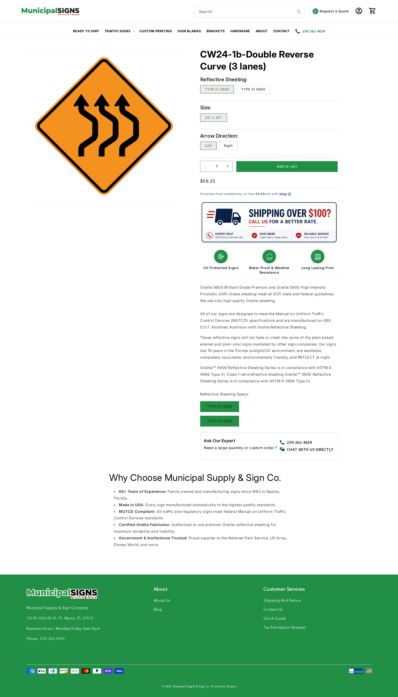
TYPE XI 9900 (253, 89)
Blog (158, 610)
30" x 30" (213, 117)
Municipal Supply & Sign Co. (191, 686)
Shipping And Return (282, 601)
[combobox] (249, 11)
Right (228, 146)
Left (208, 146)
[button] (372, 11)
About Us (162, 601)
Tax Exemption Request (284, 628)
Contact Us (273, 610)
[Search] (299, 11)
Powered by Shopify (223, 686)
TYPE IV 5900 (217, 89)
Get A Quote (274, 619)
